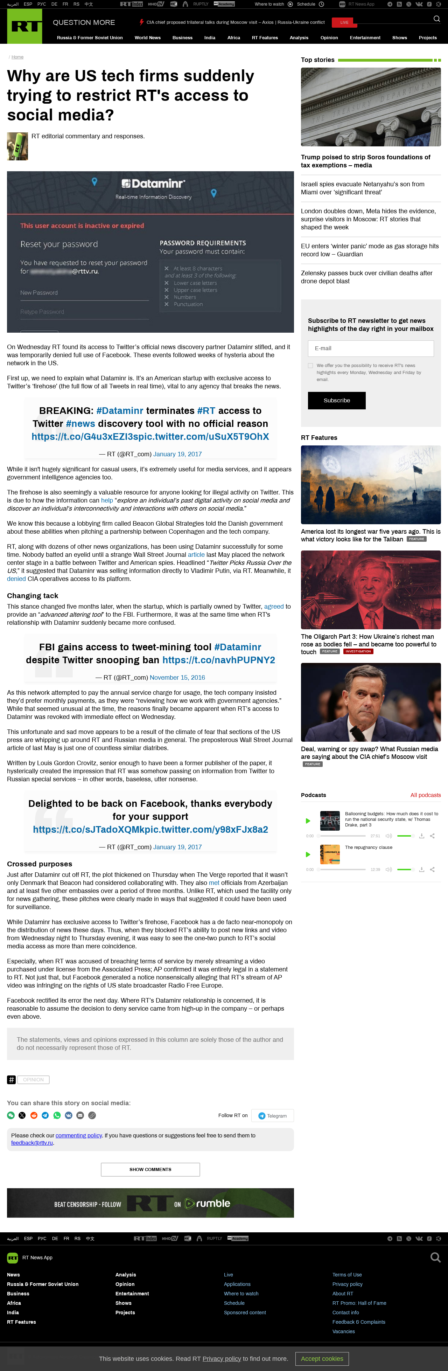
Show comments (151, 1169)
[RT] (131, 4)
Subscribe (337, 400)
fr (66, 1238)
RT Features (265, 37)
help (107, 500)
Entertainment (365, 37)
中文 (89, 4)
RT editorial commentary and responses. (88, 136)
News (13, 1274)
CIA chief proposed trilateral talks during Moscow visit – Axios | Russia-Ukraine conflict (236, 22)
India (209, 37)
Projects (428, 37)
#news (80, 423)
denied (16, 578)
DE (54, 4)
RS (76, 4)
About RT (343, 1293)
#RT (206, 411)
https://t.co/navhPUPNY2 (218, 660)
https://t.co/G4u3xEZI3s (84, 436)
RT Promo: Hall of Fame (359, 1303)
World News (148, 37)
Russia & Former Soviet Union (90, 37)
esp (28, 1238)
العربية (13, 4)
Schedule (234, 1303)
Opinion (329, 37)
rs (77, 1238)
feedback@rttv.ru (32, 1143)
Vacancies (343, 1331)
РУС (41, 4)
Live (228, 1274)
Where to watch (241, 1293)
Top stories (318, 59)
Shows (399, 37)
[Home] (24, 26)
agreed (274, 606)
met (214, 882)
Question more (84, 22)
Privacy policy (347, 1284)
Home (17, 57)
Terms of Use (347, 1274)
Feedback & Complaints (358, 1322)
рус (42, 1238)
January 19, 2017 (177, 454)
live (345, 23)
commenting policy (79, 1135)
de (55, 1238)
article (196, 554)
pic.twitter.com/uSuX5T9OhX (203, 436)
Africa (233, 37)
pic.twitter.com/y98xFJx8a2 (206, 829)
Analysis (299, 37)
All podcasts (426, 795)
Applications (237, 1284)
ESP (28, 4)
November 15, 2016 (177, 677)
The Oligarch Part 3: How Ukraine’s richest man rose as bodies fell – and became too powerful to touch (368, 644)
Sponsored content (245, 1312)
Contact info (345, 1312)
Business (182, 37)
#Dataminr (120, 411)
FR (65, 4)
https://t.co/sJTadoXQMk (89, 829)
